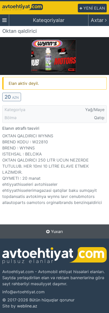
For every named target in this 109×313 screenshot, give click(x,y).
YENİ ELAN (93, 8)
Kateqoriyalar (48, 20)
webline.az (27, 305)
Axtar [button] (98, 20)
